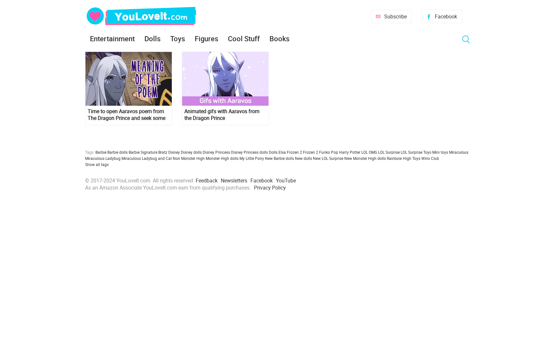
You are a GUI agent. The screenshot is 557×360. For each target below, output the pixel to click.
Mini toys (440, 152)
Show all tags (97, 164)
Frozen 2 (310, 152)
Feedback (207, 180)
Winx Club (430, 158)
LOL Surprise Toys (416, 152)
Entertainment (112, 38)
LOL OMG (369, 152)
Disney (174, 152)
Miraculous (458, 152)
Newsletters (234, 180)
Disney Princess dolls (249, 152)
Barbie (100, 152)
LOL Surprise (389, 152)
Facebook (446, 16)
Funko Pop (328, 152)
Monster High (193, 158)
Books (279, 38)
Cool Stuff (244, 38)
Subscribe (395, 16)
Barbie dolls (117, 152)
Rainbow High (399, 158)
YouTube (286, 180)
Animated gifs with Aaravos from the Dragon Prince (221, 115)
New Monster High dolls (365, 158)
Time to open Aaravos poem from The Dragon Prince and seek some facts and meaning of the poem (126, 115)
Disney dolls (191, 152)
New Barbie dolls (279, 158)
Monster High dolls (222, 158)
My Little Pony (251, 158)
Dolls (152, 38)
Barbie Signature (143, 152)
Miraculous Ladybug (103, 158)
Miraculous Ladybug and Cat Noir (151, 158)
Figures (206, 38)
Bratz (162, 152)
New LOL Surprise (328, 158)
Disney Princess (216, 152)
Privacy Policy (270, 187)
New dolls (303, 158)
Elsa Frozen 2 (290, 152)
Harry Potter (349, 152)
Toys (177, 38)
